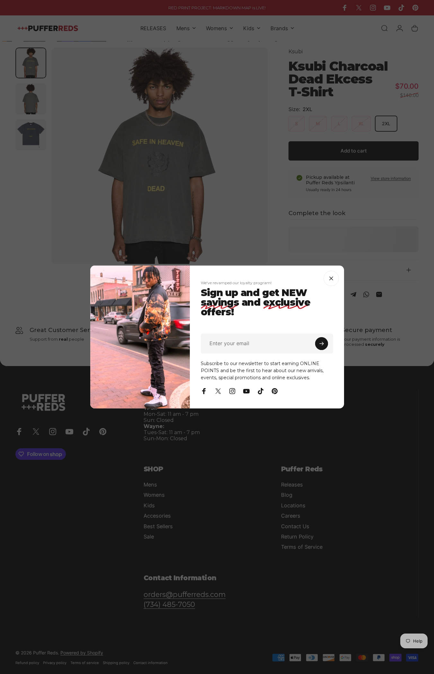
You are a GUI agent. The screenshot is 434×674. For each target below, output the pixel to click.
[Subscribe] (321, 343)
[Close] (331, 278)
